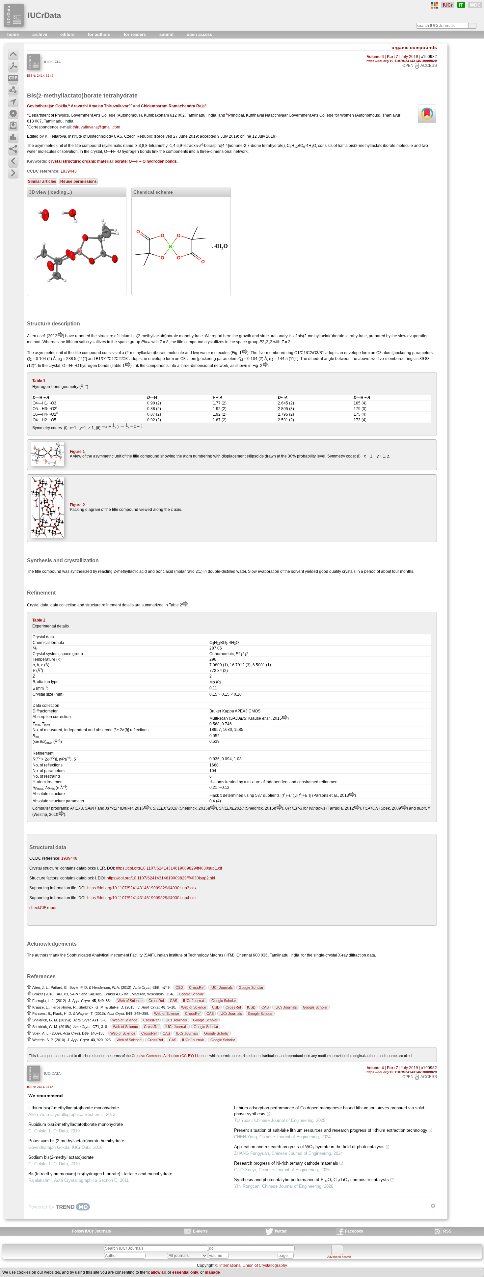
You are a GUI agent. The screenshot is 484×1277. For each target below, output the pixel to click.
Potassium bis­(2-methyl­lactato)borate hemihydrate (76, 1140)
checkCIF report (43, 907)
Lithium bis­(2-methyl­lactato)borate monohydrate (73, 1107)
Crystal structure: (44, 868)
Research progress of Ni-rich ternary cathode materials (286, 1163)
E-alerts (200, 1231)
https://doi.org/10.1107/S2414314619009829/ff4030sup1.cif (169, 868)
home (13, 34)
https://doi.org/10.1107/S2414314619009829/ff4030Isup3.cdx (142, 888)
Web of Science (130, 1001)
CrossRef (196, 987)
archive (40, 34)
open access (199, 34)
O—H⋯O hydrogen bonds (153, 161)
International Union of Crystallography (253, 1265)
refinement (111, 605)
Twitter (280, 1231)
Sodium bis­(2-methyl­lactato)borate (61, 1157)
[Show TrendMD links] (433, 1205)
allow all (158, 1272)
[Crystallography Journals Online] (434, 5)
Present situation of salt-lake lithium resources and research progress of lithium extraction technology (330, 1130)
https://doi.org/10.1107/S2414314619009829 (401, 61)
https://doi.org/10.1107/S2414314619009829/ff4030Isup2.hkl (161, 878)
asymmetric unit (49, 145)
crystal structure (64, 161)
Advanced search (339, 1257)
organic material (97, 161)
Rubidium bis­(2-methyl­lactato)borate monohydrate (75, 1124)
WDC (475, 5)
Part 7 (392, 56)
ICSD (251, 1007)
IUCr (447, 5)
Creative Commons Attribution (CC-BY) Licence (169, 1056)
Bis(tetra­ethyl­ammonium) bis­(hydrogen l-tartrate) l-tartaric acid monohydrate (100, 1173)
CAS (173, 1001)
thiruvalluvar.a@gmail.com (96, 127)
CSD (179, 987)
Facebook (354, 1231)
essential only (185, 1272)
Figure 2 (77, 505)
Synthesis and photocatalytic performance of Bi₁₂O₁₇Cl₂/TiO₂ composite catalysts (311, 1179)
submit (167, 34)
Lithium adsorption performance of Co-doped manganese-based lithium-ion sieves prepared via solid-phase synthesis (329, 1110)
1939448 (69, 171)
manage (212, 1272)
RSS (447, 1231)
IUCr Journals (221, 987)
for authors (100, 34)
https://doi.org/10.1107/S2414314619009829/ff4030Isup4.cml (142, 898)
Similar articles (42, 181)
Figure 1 (77, 451)
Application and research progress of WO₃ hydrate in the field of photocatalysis (309, 1146)
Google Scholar (251, 987)
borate (121, 161)
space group (247, 342)
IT (461, 5)
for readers (135, 34)
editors (68, 34)
